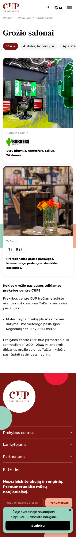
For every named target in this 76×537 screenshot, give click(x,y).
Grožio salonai (45, 17)
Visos (10, 46)
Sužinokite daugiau (41, 517)
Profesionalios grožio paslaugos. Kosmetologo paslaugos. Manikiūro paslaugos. (32, 263)
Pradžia (7, 17)
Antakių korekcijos (38, 46)
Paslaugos (24, 17)
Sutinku (38, 526)
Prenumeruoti (59, 502)
